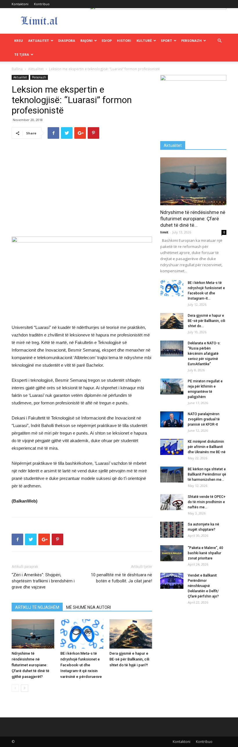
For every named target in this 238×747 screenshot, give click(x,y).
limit (164, 232)
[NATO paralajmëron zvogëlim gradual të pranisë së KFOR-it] (171, 419)
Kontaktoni (20, 4)
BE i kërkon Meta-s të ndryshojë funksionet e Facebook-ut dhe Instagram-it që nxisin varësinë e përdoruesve (81, 665)
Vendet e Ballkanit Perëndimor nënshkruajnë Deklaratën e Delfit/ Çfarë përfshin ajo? (203, 585)
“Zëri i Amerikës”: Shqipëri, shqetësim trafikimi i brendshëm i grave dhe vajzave (43, 581)
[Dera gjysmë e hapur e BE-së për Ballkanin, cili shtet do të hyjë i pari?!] (130, 634)
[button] (219, 41)
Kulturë (144, 40)
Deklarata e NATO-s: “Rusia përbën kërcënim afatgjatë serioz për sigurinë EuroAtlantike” (204, 353)
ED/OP (107, 40)
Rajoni (86, 40)
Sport (166, 40)
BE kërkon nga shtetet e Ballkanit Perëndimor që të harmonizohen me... (207, 474)
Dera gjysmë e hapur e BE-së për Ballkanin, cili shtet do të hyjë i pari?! (129, 659)
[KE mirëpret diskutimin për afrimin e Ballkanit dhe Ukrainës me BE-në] (171, 447)
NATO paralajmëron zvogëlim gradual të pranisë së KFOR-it (204, 419)
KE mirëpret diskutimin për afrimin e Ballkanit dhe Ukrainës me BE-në (207, 447)
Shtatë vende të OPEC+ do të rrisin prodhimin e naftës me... (207, 502)
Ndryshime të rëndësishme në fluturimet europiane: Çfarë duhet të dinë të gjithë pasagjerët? (30, 665)
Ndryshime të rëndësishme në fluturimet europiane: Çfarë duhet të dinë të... (192, 218)
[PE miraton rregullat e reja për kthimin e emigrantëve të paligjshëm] (171, 387)
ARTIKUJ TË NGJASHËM (37, 607)
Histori (124, 40)
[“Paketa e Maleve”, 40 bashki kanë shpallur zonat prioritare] (171, 553)
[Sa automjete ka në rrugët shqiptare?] (171, 530)
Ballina (17, 68)
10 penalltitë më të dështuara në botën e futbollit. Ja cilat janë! (121, 578)
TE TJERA (21, 54)
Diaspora (66, 40)
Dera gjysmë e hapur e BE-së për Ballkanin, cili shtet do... (206, 321)
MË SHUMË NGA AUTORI (88, 607)
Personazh (191, 40)
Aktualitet (38, 40)
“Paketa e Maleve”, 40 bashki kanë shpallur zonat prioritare (205, 553)
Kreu (18, 40)
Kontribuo (42, 4)
